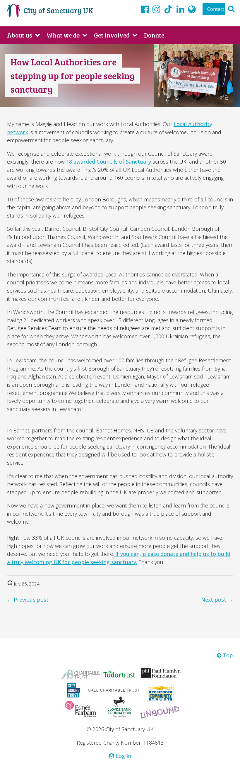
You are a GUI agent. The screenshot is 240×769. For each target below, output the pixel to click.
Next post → (217, 599)
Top (227, 655)
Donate (154, 35)
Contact (215, 9)
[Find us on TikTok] (168, 10)
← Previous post (28, 599)
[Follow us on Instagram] (156, 9)
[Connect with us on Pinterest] (180, 9)
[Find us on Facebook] (145, 9)
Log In (122, 755)
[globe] (192, 9)
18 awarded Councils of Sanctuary (108, 161)
